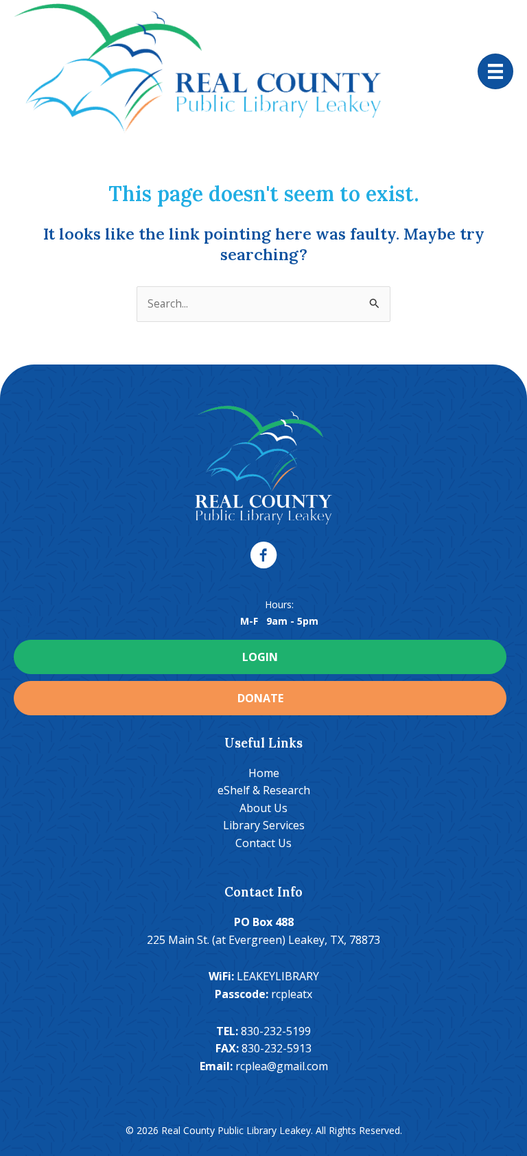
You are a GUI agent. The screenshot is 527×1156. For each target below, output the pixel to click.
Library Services (264, 825)
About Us (263, 808)
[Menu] (495, 71)
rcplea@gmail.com (281, 1066)
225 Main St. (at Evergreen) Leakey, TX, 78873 (263, 939)
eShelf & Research (264, 790)
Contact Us (263, 843)
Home (263, 773)
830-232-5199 (276, 1031)
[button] (263, 555)
